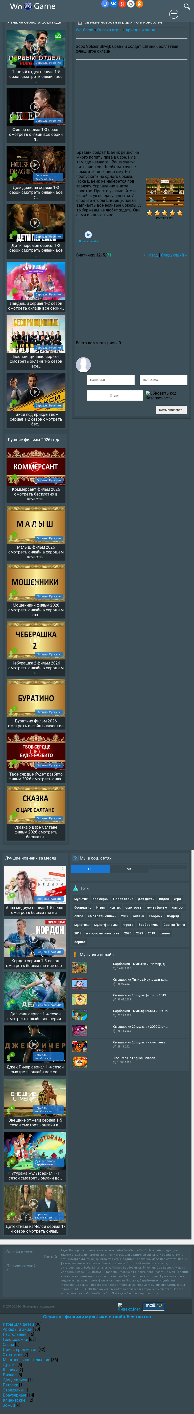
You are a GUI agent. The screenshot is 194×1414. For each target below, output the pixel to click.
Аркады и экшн (140, 30)
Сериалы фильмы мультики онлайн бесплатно (97, 1317)
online (78, 916)
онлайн (138, 916)
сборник (155, 916)
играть (128, 925)
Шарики (10, 1369)
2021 (139, 933)
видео (164, 899)
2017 (124, 916)
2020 (127, 933)
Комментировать (171, 410)
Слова (8, 1344)
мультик (81, 899)
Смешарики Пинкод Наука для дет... (140, 979)
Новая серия (123, 899)
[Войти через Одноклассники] (139, 4)
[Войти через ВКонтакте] (113, 4)
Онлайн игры (109, 30)
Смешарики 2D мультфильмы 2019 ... (141, 995)
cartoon (178, 907)
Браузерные (14, 1395)
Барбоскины (148, 925)
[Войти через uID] (105, 4)
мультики (81, 925)
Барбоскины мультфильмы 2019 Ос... (141, 1011)
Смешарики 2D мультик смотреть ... (140, 1042)
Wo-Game (84, 30)
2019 (151, 933)
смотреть (133, 907)
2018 (77, 933)
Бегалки (10, 1385)
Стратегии (12, 1354)
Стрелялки (13, 1390)
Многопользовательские (26, 1359)
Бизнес (10, 1375)
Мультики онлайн (97, 954)
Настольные (15, 1334)
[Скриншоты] (165, 192)
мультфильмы (106, 925)
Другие (10, 1364)
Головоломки (15, 1339)
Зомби (9, 1405)
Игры (100, 907)
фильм (165, 933)
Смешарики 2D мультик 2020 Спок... (140, 1027)
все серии (100, 899)
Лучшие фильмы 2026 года (34, 439)
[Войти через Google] (131, 4)
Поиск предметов (20, 1349)
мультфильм (157, 907)
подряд (173, 916)
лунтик (115, 907)
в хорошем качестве (102, 933)
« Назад (150, 255)
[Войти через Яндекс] (122, 4)
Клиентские (14, 1400)
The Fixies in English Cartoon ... (135, 1058)
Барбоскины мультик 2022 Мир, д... (140, 964)
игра (177, 899)
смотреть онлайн (102, 916)
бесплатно (82, 907)
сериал (80, 942)
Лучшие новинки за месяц (30, 858)
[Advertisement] (131, 105)
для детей (146, 899)
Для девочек (15, 1380)
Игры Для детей (18, 1324)
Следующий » (174, 255)
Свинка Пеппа (174, 925)
